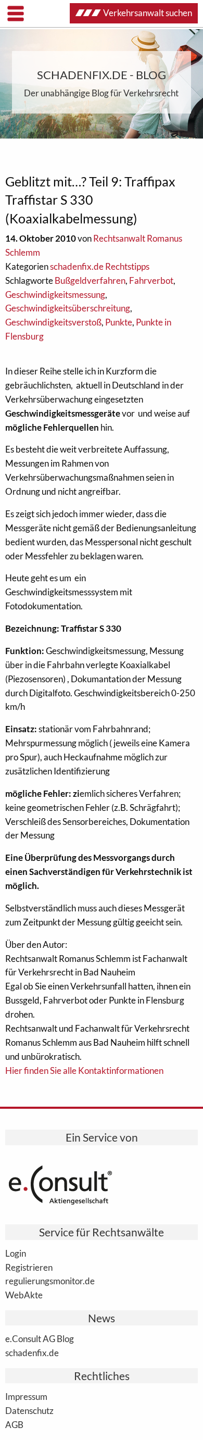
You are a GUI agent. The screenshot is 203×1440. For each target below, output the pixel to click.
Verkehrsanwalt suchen (147, 12)
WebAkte (24, 1294)
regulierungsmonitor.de (50, 1280)
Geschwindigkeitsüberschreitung (67, 308)
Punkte (118, 322)
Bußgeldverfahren (90, 280)
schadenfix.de (32, 1352)
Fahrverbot (151, 280)
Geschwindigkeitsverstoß (53, 322)
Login (15, 1253)
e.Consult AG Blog (39, 1338)
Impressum (26, 1396)
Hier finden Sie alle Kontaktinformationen (84, 1070)
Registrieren (29, 1267)
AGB (14, 1424)
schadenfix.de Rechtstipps (99, 266)
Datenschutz (29, 1410)
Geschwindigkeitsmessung (55, 294)
